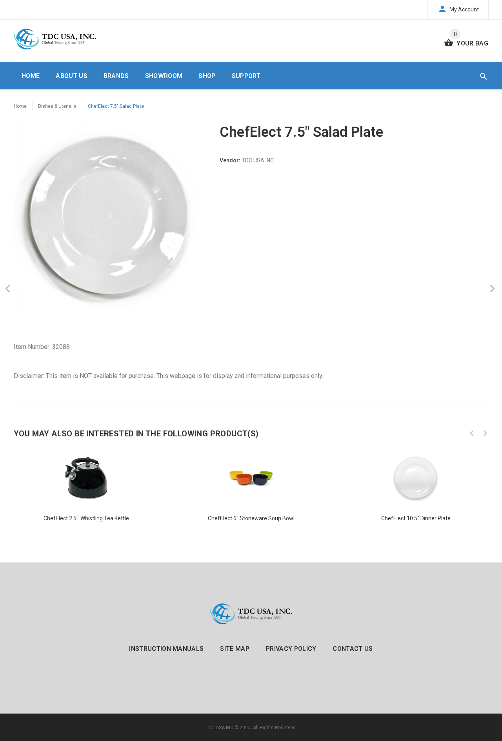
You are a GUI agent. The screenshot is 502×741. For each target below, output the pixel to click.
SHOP (206, 76)
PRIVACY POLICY (291, 648)
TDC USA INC (219, 727)
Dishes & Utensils (57, 106)
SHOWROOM (164, 76)
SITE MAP (234, 648)
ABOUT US (71, 76)
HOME (31, 76)
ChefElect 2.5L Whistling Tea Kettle (86, 518)
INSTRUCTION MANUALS (166, 648)
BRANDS (116, 76)
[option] (86, 489)
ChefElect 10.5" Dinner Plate (416, 518)
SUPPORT (246, 76)
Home (20, 106)
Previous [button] (472, 433)
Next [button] (485, 433)
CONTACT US (353, 648)
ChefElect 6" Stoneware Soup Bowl (251, 518)
